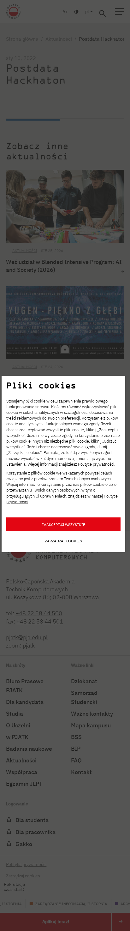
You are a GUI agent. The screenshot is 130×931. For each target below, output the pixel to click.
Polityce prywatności (96, 464)
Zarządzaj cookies (63, 540)
